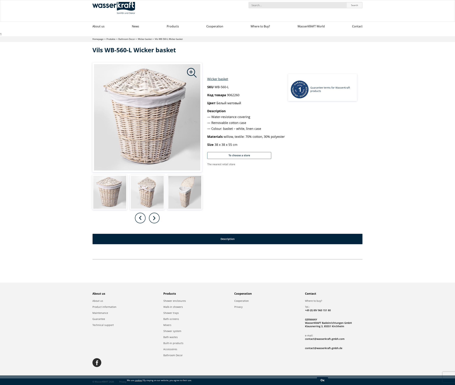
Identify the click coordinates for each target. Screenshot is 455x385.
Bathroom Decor (173, 355)
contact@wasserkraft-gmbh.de (323, 348)
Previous (140, 218)
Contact (357, 26)
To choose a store (239, 155)
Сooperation (214, 26)
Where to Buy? (260, 26)
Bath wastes (170, 337)
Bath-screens (171, 319)
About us (98, 26)
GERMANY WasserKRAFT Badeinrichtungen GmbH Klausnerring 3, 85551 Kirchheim (328, 323)
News (135, 26)
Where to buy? (313, 300)
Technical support (103, 325)
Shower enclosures (174, 300)
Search (354, 5)
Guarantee (98, 319)
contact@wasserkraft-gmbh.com (324, 339)
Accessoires (170, 349)
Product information (104, 307)
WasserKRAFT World (311, 26)
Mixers (167, 325)
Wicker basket (217, 79)
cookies (138, 380)
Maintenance (100, 313)
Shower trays (171, 313)
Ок (322, 380)
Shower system (172, 331)
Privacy (238, 307)
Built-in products (173, 343)
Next (154, 218)
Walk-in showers (173, 307)
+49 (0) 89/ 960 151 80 (318, 310)
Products (173, 26)
